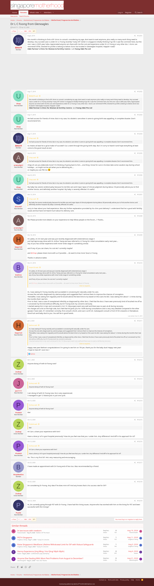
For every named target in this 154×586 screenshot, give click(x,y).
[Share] (134, 36)
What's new (34, 12)
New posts (14, 16)
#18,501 (139, 36)
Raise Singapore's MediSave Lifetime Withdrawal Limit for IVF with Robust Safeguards (55, 544)
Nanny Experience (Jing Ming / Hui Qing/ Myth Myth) (40, 551)
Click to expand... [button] (85, 286)
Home (14, 12)
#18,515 (139, 420)
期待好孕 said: (33, 96)
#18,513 (139, 379)
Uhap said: (32, 138)
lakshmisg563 (21, 561)
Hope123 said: (33, 267)
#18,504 (139, 134)
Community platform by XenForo (77, 584)
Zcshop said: (33, 383)
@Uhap (34, 253)
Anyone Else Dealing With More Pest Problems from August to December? (50, 558)
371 (34, 31)
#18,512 (139, 360)
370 (30, 31)
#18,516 (139, 441)
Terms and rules (113, 580)
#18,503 (139, 115)
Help (132, 580)
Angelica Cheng (22, 540)
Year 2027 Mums (41, 561)
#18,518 (139, 482)
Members (47, 12)
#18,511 (139, 321)
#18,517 (139, 463)
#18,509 (139, 235)
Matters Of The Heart (43, 533)
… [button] (21, 31)
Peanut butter (21, 533)
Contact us (102, 580)
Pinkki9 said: (33, 424)
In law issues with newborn (29, 530)
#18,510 (139, 263)
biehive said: (33, 325)
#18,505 (139, 153)
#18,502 (139, 91)
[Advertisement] (77, 71)
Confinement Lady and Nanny (40, 554)
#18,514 (139, 401)
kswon (19, 554)
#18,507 (139, 194)
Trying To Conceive (43, 540)
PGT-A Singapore (24, 537)
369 (25, 31)
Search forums (24, 16)
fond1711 (15, 27)
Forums (23, 12)
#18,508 (139, 216)
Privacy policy (124, 580)
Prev (14, 31)
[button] (40, 12)
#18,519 (139, 501)
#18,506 (139, 175)
